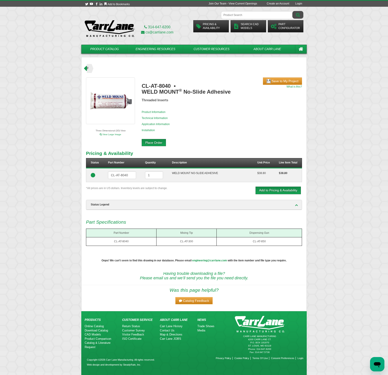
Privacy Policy (223, 358)
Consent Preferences (282, 358)
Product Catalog (104, 49)
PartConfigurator (289, 26)
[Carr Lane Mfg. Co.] (109, 28)
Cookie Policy (241, 358)
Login (298, 3)
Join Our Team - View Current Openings (233, 3)
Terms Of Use (260, 358)
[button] (194, 300)
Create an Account (278, 3)
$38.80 (261, 173)
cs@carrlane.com (159, 32)
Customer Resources (211, 49)
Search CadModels (250, 26)
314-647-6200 (158, 27)
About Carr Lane (267, 49)
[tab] (194, 205)
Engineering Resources (155, 49)
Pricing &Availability (211, 26)
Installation (148, 130)
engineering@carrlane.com (209, 260)
